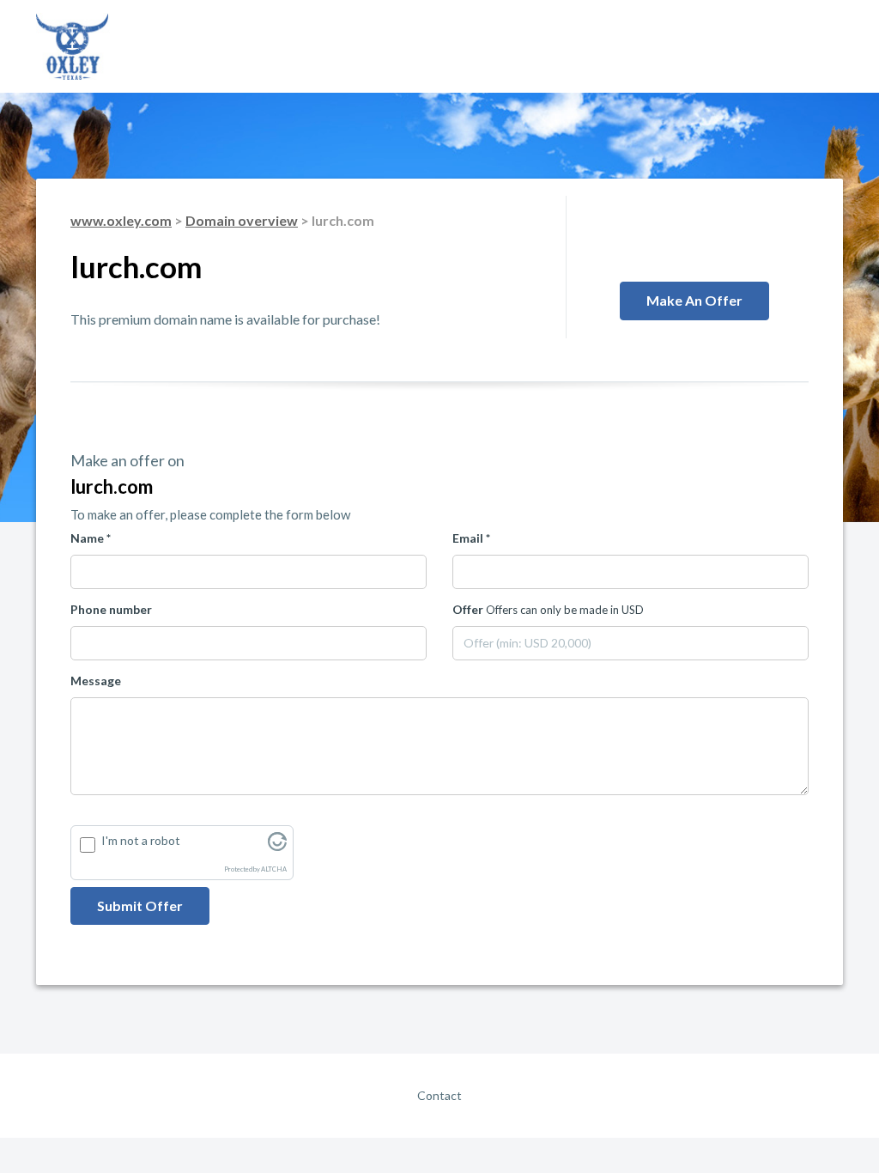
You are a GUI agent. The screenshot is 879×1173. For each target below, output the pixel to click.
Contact (439, 1095)
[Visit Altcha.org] (277, 846)
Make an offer (694, 300)
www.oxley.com (121, 220)
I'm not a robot (140, 840)
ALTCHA (274, 869)
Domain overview (241, 220)
